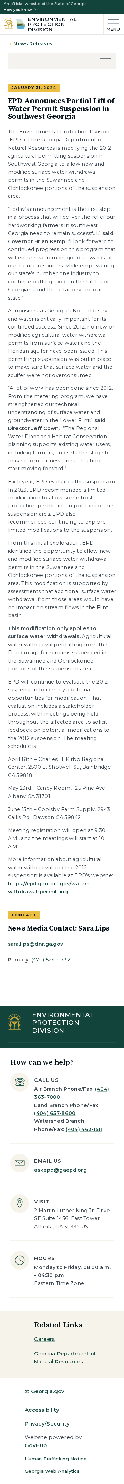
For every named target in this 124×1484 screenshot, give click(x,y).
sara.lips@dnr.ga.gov (35, 944)
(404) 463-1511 (84, 1129)
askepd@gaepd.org (60, 1170)
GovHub (36, 1445)
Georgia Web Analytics (52, 1471)
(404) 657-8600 (54, 1113)
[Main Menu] (112, 24)
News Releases (32, 44)
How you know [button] (18, 10)
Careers (44, 1339)
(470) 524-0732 (50, 960)
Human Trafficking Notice (56, 1458)
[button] (105, 61)
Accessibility (42, 1410)
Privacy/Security (47, 1423)
